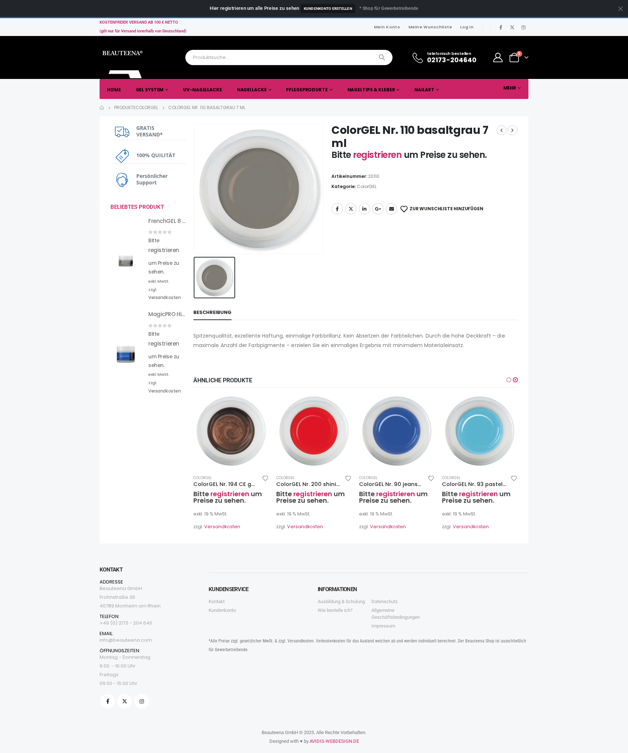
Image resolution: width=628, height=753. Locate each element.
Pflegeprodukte (306, 90)
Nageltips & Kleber (371, 90)
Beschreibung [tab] (212, 312)
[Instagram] (523, 27)
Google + (378, 209)
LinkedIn (364, 209)
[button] (509, 379)
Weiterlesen (256, 405)
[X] (512, 27)
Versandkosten (222, 526)
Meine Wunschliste (430, 27)
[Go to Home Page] (102, 107)
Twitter (351, 209)
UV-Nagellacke (202, 90)
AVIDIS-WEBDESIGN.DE (334, 741)
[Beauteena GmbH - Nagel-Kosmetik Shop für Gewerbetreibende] (123, 62)
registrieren (378, 155)
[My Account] (498, 57)
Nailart (424, 90)
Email (391, 209)
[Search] (382, 57)
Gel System (150, 90)
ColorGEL (367, 186)
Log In (467, 27)
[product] (231, 431)
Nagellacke (252, 90)
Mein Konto (387, 27)
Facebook (337, 209)
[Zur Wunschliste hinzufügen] (265, 478)
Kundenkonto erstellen (328, 9)
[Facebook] (501, 27)
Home (114, 90)
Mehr (509, 88)
